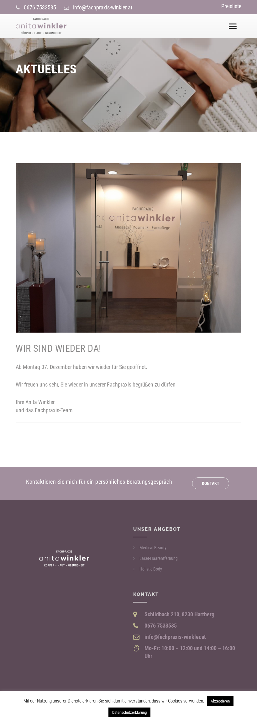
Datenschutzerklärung (129, 712)
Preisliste (231, 6)
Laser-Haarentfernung (158, 558)
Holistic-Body (150, 568)
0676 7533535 (40, 7)
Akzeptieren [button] (220, 701)
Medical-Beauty (152, 547)
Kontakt (210, 483)
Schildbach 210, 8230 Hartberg (179, 614)
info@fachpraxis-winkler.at (102, 7)
